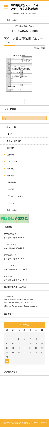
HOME (9, 134)
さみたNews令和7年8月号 (14, 238)
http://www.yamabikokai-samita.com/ (22, 306)
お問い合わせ (12, 210)
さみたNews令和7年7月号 (14, 248)
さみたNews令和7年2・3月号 (15, 280)
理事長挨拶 (11, 182)
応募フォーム (12, 162)
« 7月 (6, 360)
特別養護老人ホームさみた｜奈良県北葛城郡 (25, 7)
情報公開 (10, 189)
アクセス (10, 203)
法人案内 (10, 169)
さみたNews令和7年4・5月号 (15, 269)
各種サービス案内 (14, 141)
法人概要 (10, 176)
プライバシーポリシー (16, 196)
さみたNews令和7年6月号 (14, 259)
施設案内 (10, 148)
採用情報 (10, 155)
